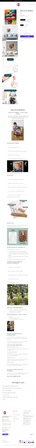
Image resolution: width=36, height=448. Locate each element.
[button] (2, 5)
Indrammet (26, 25)
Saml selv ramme (24, 27)
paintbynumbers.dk (5, 429)
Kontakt (14, 420)
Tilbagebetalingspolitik (16, 418)
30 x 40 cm (22, 19)
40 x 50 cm (28, 19)
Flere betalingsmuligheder (27, 38)
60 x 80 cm (23, 21)
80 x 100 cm (29, 21)
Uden (22, 25)
